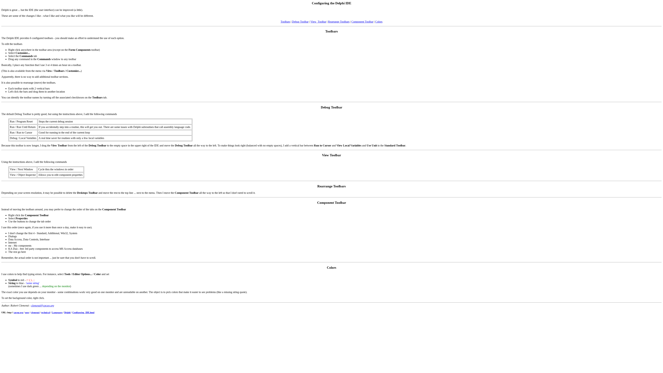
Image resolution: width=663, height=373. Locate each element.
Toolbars (285, 21)
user (27, 312)
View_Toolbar (318, 21)
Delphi (67, 312)
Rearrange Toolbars (338, 21)
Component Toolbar (362, 21)
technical (45, 312)
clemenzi (35, 312)
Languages (57, 312)
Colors (378, 21)
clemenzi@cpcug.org (42, 305)
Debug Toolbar (300, 21)
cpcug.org (18, 312)
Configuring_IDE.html (83, 312)
